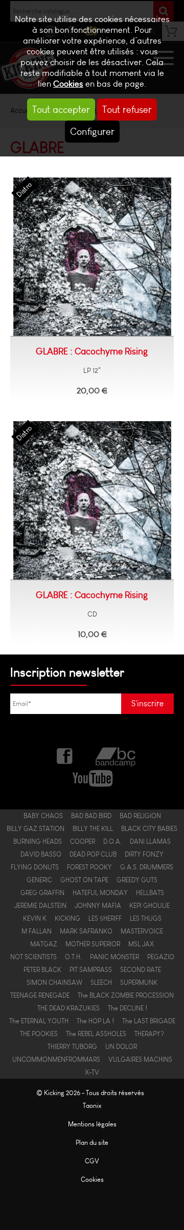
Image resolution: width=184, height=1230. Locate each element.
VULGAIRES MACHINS (140, 1059)
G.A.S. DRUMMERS (146, 867)
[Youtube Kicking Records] (92, 777)
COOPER (82, 841)
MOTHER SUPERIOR (92, 944)
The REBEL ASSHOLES (96, 1033)
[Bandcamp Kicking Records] (116, 755)
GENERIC (39, 880)
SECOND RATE (140, 969)
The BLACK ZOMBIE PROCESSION (126, 995)
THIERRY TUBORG (72, 1046)
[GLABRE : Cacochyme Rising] (92, 256)
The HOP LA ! (95, 1021)
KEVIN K (35, 918)
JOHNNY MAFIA (98, 905)
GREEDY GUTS (137, 880)
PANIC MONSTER (114, 957)
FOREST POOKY (89, 867)
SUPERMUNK (138, 982)
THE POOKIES (39, 1033)
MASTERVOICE (142, 931)
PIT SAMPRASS (91, 969)
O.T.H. (73, 957)
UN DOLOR (121, 1046)
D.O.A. (112, 841)
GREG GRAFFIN (42, 892)
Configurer (92, 131)
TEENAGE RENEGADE (40, 995)
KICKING (67, 918)
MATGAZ (43, 944)
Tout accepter (61, 109)
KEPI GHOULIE (149, 905)
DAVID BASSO (40, 854)
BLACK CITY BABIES (149, 828)
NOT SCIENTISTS (33, 957)
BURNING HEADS (37, 841)
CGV (92, 1161)
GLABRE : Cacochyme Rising (92, 351)
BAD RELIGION (140, 815)
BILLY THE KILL (93, 828)
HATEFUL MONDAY (100, 892)
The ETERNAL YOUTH (38, 1021)
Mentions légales (92, 1124)
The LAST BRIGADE (148, 1021)
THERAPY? (149, 1033)
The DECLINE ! (127, 1008)
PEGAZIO (160, 957)
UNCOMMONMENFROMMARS (56, 1059)
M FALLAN (36, 931)
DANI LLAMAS (150, 841)
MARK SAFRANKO (86, 931)
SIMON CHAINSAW (54, 982)
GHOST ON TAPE (84, 880)
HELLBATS (150, 892)
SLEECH (101, 982)
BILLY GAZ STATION (35, 828)
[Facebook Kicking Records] (65, 755)
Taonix (92, 1105)
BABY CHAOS (43, 815)
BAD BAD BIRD (91, 815)
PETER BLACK (42, 969)
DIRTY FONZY (144, 854)
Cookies (68, 83)
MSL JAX (141, 944)
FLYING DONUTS (35, 867)
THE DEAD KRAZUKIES (68, 1008)
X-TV (92, 1072)
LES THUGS (146, 918)
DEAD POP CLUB (93, 854)
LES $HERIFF (105, 918)
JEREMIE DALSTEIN (40, 905)
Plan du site (92, 1142)
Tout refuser (127, 109)
